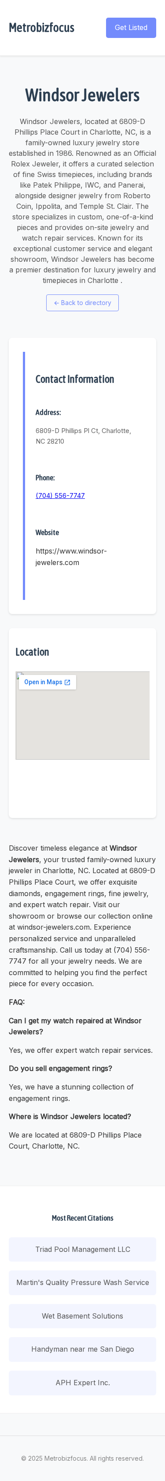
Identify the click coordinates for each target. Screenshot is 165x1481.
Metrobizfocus (41, 27)
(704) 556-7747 (60, 495)
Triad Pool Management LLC (82, 1249)
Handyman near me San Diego (82, 1349)
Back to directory (82, 302)
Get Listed (131, 27)
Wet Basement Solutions (82, 1315)
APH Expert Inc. (82, 1382)
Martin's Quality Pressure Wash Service (82, 1282)
